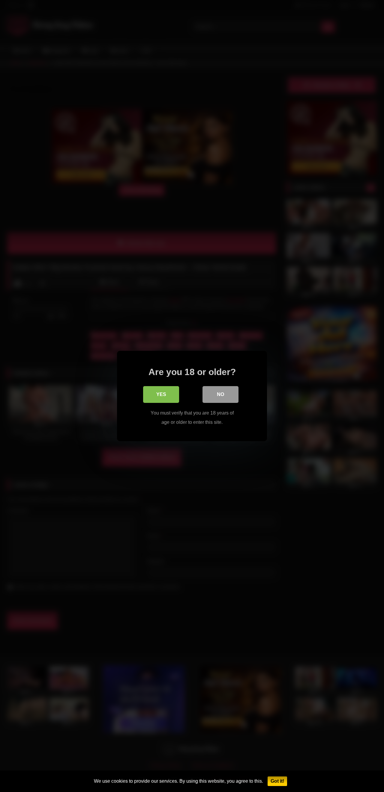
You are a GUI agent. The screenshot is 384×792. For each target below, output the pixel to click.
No (220, 394)
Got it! (277, 781)
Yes (161, 394)
